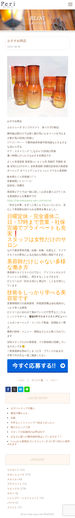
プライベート (14, 483)
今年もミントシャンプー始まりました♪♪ (33, 422)
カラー (10, 493)
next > (54, 380)
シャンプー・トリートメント (23, 497)
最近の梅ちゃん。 (20, 413)
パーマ (10, 502)
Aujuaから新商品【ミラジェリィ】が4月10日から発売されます (38, 443)
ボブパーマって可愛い (23, 408)
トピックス (13, 488)
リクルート (13, 469)
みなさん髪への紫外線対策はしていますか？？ (36, 436)
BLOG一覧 (37, 380)
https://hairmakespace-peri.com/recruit (29, 200)
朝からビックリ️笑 (20, 427)
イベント (12, 507)
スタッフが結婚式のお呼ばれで (28, 431)
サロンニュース (15, 474)
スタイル (12, 479)
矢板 (13, 417)
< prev (20, 380)
